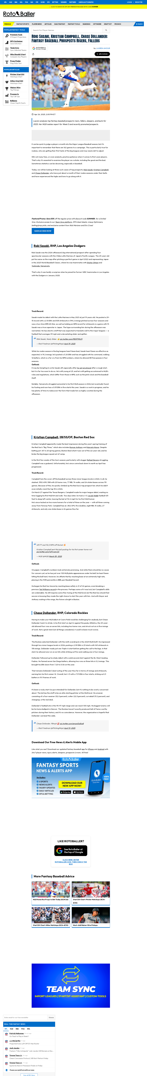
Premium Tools (16, 35)
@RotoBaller (103, 54)
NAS (31, 2)
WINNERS (64, 2)
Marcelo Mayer (93, 447)
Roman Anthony (76, 447)
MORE (43, 2)
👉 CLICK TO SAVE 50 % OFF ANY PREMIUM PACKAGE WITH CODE (73, 7)
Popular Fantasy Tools (14, 30)
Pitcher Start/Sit (17, 74)
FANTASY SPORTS (22, 24)
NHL (21, 2)
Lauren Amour (103, 48)
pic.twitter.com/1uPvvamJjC (47, 552)
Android (101, 749)
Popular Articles (12, 70)
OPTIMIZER (97, 24)
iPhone (91, 749)
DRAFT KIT (108, 24)
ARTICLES (48, 24)
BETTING (55, 2)
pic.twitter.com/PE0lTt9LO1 (71, 339)
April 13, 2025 (69, 728)
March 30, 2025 (55, 556)
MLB (10, 2)
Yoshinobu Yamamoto (41, 266)
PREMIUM (7, 24)
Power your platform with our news (22, 1070)
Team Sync (14, 48)
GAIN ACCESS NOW (42, 231)
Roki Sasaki (88, 170)
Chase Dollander (42, 173)
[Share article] (33, 54)
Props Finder (15, 61)
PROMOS (118, 24)
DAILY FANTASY (59, 24)
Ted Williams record (47, 589)
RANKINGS (86, 24)
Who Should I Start (18, 54)
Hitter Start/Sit (16, 81)
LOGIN (129, 2)
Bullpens (13, 101)
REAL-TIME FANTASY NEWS (14, 1024)
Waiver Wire (15, 87)
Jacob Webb (93, 495)
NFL (5, 2)
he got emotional (84, 368)
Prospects (14, 94)
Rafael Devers (93, 460)
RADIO (140, 24)
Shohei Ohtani (92, 262)
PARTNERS (72, 2)
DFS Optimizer (16, 41)
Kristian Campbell (101, 170)
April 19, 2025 (69, 344)
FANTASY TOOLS (74, 24)
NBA (16, 2)
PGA (26, 2)
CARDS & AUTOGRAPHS (86, 2)
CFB (37, 2)
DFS (48, 2)
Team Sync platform (63, 222)
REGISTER (138, 2)
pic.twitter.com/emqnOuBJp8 (72, 723)
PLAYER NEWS (37, 24)
